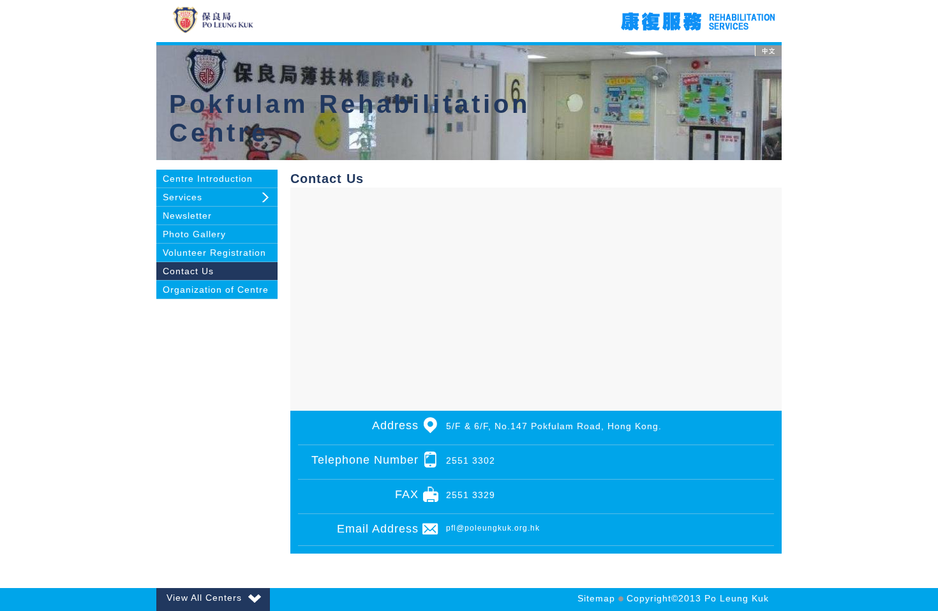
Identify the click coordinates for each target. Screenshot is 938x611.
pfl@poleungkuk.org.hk (493, 528)
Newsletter (187, 215)
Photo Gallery (194, 234)
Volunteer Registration (214, 252)
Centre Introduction (208, 178)
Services (182, 197)
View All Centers (204, 598)
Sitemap (596, 598)
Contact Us (188, 271)
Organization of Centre (216, 289)
